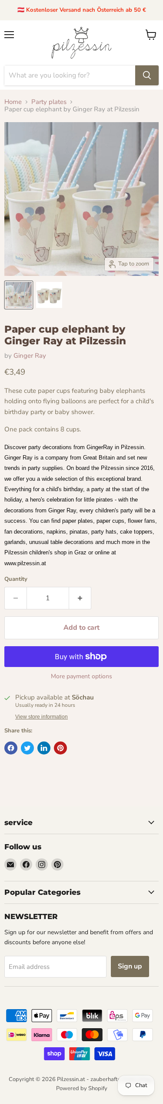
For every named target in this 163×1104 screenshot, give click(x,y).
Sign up (130, 966)
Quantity (15, 579)
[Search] (147, 75)
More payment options (81, 676)
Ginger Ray (29, 355)
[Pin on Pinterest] (60, 747)
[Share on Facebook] (10, 747)
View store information (41, 717)
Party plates (49, 102)
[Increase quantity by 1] (80, 598)
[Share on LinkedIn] (43, 747)
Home (13, 102)
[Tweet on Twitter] (27, 747)
